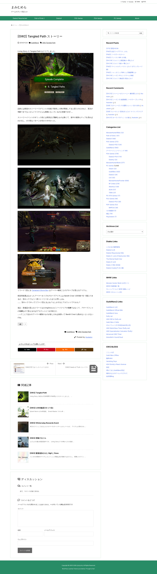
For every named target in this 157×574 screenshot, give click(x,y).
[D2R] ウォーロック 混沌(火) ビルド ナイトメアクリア (124, 111)
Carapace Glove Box (40, 290)
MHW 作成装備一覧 (112, 286)
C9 (112, 178)
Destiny (113, 160)
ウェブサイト (22, 539)
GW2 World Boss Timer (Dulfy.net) (118, 328)
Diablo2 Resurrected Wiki (115, 253)
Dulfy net (109, 316)
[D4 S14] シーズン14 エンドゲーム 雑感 (119, 75)
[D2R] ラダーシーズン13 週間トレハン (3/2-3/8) (122, 105)
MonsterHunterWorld (115, 163)
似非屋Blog (110, 376)
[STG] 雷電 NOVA (112, 48)
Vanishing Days (111, 361)
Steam (113, 169)
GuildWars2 (25, 25)
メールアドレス (49, 530)
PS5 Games (112, 142)
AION (112, 190)
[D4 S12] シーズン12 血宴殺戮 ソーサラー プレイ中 (123, 99)
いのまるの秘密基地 (113, 247)
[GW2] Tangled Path (38, 393)
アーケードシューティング (117, 151)
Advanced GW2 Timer (114, 334)
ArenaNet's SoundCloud (114, 337)
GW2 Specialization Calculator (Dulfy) (119, 331)
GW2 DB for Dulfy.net (113, 319)
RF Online (114, 184)
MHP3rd (113, 208)
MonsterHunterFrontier (119, 181)
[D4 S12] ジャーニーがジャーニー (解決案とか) (122, 93)
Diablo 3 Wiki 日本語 (113, 265)
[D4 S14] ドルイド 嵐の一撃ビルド (118, 63)
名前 (19, 530)
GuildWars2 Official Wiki (114, 310)
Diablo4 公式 (110, 250)
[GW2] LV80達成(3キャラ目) (41, 408)
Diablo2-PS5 (115, 145)
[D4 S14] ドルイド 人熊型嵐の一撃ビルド (120, 60)
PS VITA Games (113, 196)
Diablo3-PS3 (115, 202)
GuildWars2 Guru (112, 313)
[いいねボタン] (20, 324)
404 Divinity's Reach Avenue (116, 364)
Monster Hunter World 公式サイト (117, 283)
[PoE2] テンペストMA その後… (116, 57)
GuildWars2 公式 (111, 307)
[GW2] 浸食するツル (38, 438)
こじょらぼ (110, 352)
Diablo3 (113, 175)
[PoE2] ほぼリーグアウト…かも (117, 51)
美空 (107, 367)
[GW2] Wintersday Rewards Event (44, 423)
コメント (21, 508)
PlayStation (111, 217)
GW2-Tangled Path (48, 43)
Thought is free (90, 568)
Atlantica (114, 187)
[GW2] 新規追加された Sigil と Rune (44, 453)
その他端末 (111, 211)
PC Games (110, 166)
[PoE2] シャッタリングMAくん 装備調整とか (121, 72)
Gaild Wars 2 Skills (112, 322)
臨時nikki (109, 358)
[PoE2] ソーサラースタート (115, 54)
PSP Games (112, 205)
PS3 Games (112, 199)
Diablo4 (111, 139)
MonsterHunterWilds (115, 133)
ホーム (15, 25)
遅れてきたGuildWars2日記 (115, 370)
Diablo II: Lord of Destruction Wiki (118, 256)
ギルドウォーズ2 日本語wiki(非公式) (118, 325)
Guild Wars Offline (112, 355)
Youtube (130, 2)
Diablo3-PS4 (115, 157)
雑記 (109, 214)
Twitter (124, 2)
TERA (112, 193)
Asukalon (88, 337)
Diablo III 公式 (111, 262)
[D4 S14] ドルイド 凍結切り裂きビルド (119, 78)
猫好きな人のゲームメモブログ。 (117, 373)
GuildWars (114, 172)
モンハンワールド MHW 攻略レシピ (118, 289)
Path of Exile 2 (112, 136)
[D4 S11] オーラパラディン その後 (118, 117)
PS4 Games (112, 154)
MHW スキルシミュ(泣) (114, 292)
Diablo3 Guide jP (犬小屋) (115, 268)
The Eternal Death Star (114, 259)
